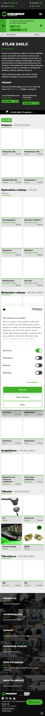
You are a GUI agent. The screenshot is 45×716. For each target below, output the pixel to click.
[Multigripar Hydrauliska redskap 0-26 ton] (33, 238)
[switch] (38, 358)
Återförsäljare (7, 101)
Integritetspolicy (8, 708)
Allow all (22, 390)
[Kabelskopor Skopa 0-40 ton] (33, 428)
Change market (15, 29)
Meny (41, 14)
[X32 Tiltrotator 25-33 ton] (33, 570)
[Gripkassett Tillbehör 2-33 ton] (33, 505)
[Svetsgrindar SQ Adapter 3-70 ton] (11, 139)
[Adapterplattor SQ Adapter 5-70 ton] (11, 167)
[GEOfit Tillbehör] (33, 534)
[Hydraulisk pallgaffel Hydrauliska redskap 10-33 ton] (33, 207)
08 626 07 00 (12, 3)
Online (11, 6)
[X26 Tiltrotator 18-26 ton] (11, 570)
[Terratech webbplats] (24, 694)
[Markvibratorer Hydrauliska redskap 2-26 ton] (11, 268)
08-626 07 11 (15, 89)
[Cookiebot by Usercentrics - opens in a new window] (32, 309)
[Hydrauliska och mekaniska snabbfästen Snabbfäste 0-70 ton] (11, 464)
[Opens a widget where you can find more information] (34, 702)
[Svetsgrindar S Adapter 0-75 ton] (33, 167)
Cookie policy (7, 710)
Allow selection (22, 397)
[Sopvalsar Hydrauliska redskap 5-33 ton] (33, 268)
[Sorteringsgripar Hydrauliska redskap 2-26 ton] (11, 207)
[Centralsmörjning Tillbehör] (11, 534)
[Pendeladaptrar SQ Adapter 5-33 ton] (33, 139)
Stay (12, 26)
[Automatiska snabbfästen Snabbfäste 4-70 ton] (33, 464)
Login (37, 6)
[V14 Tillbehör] (11, 505)
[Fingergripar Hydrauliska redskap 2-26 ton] (11, 238)
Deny (22, 405)
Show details (32, 382)
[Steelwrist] (14, 14)
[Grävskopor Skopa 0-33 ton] (11, 428)
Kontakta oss (28, 103)
